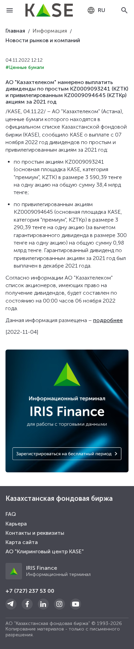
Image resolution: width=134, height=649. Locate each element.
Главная (15, 30)
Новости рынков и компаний (42, 40)
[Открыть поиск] (124, 10)
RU (101, 10)
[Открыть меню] (9, 10)
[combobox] (96, 10)
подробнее (108, 320)
